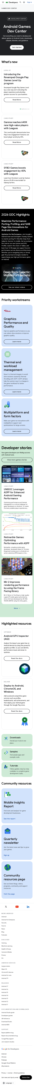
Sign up (6, 855)
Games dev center (9, 8)
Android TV (5, 978)
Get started (17, 47)
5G (2, 958)
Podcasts (4, 935)
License (10, 1073)
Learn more (16, 342)
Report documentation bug (10, 1036)
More (17, 608)
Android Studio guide (8, 1012)
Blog (3, 932)
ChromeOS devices (7, 972)
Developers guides (7, 1015)
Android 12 (5, 1001)
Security (4, 923)
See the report (9, 819)
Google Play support (8, 1039)
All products (5, 1066)
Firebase (4, 1060)
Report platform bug (8, 1032)
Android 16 (5, 989)
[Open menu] (3, 2)
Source (4, 926)
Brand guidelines (19, 1073)
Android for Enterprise (8, 920)
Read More (17, 100)
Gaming (4, 943)
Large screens (6, 966)
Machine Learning (7, 946)
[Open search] (20, 2)
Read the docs (16, 658)
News (3, 929)
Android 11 (5, 1004)
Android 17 (5, 986)
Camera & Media (7, 952)
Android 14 (5, 995)
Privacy (4, 955)
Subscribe (26, 1077)
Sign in (29, 2)
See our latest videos (17, 287)
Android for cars (6, 975)
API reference (6, 1018)
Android (4, 917)
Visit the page (9, 894)
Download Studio (7, 1021)
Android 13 (5, 998)
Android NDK (5, 1025)
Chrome (4, 1057)
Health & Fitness (6, 949)
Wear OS (4, 969)
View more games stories (17, 460)
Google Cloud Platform (9, 1063)
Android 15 (5, 992)
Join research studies (8, 1042)
